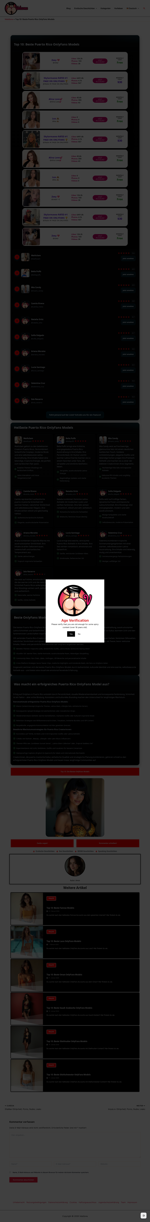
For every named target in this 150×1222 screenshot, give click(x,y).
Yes (71, 634)
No (79, 634)
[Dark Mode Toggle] (143, 1215)
